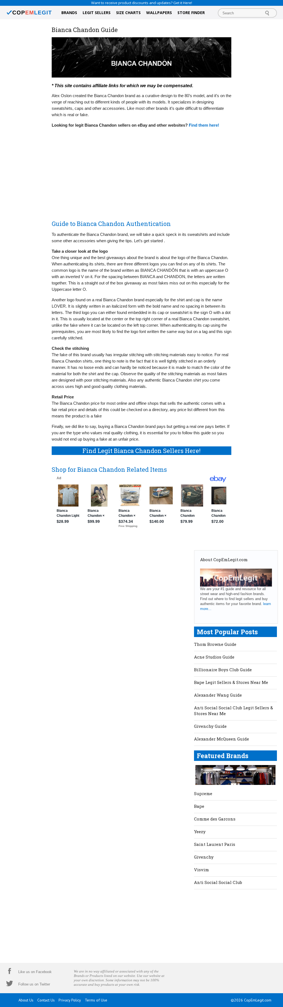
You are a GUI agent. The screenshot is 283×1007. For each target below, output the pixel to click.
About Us (26, 1000)
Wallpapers (159, 12)
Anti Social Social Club (218, 882)
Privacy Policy (70, 1000)
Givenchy (204, 857)
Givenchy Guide (210, 726)
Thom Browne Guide (215, 644)
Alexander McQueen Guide (221, 739)
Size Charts (128, 12)
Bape (199, 806)
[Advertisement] (141, 171)
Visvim (201, 869)
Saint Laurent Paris (214, 844)
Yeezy (200, 831)
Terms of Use (96, 1000)
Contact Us (46, 1000)
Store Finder (191, 12)
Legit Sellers (97, 12)
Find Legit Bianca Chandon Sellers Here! (141, 451)
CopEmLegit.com (257, 1000)
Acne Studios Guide (214, 657)
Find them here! (204, 125)
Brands (69, 12)
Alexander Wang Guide (218, 695)
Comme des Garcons (214, 819)
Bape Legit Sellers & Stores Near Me (231, 682)
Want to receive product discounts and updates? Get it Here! (141, 2)
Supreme (203, 793)
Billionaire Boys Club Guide (223, 669)
